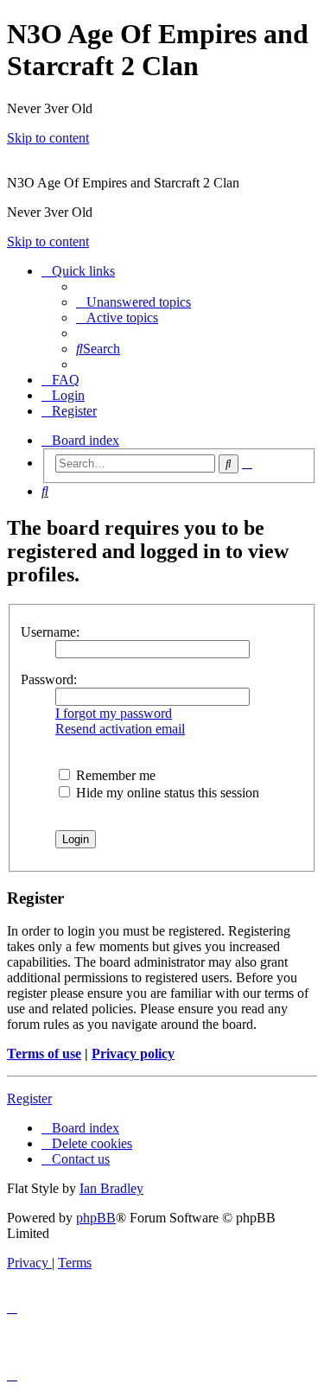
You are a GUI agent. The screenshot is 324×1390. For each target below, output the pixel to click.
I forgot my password (113, 713)
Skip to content (48, 137)
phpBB (96, 1217)
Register (29, 1098)
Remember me (114, 775)
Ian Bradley (111, 1188)
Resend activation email (120, 728)
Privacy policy (133, 1053)
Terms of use (44, 1053)
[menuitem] (133, 302)
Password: (49, 679)
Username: (50, 632)
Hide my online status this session (166, 792)
